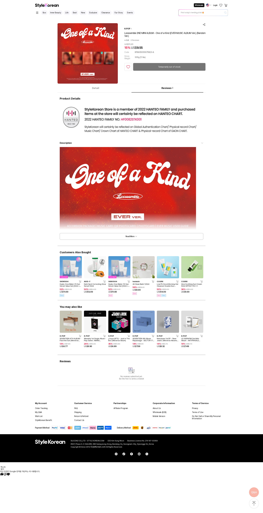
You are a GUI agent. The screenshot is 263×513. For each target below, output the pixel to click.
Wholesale (199, 5)
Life (66, 13)
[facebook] (131, 454)
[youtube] (139, 454)
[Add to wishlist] (128, 67)
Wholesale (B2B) (159, 412)
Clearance (105, 13)
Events (130, 13)
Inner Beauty (55, 13)
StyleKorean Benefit (43, 420)
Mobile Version (159, 416)
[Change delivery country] (208, 5)
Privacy (195, 408)
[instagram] (116, 454)
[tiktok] (124, 454)
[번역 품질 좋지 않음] (6, 474)
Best (75, 13)
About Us (157, 408)
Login (215, 5)
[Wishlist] (220, 5)
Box (44, 13)
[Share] (204, 24)
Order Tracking (41, 408)
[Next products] (199, 267)
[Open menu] (37, 12)
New (83, 13)
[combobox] (201, 13)
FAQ (76, 408)
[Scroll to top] (254, 504)
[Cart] (226, 5)
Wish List (39, 416)
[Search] (225, 12)
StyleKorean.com (98, 447)
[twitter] (147, 454)
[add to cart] (80, 281)
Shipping (77, 412)
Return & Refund (81, 416)
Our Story (118, 13)
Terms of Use (197, 412)
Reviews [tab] (167, 88)
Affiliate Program (121, 408)
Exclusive (93, 13)
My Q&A (38, 412)
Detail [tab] (95, 88)
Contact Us (79, 420)
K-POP (127, 29)
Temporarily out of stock (169, 67)
